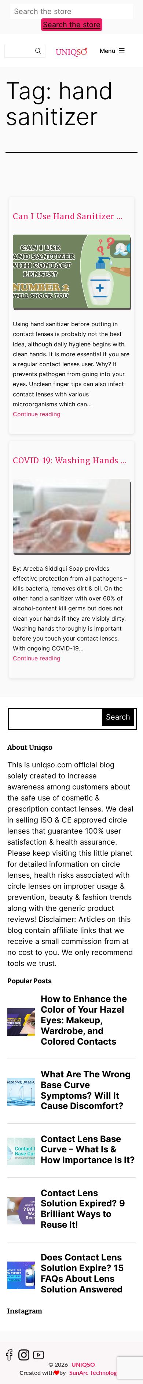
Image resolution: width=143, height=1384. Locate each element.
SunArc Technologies (96, 1372)
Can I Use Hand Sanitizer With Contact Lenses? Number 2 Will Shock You (71, 216)
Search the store (71, 24)
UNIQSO (83, 1364)
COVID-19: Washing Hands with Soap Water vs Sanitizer (71, 461)
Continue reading (36, 414)
